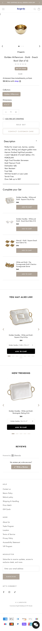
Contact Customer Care (21, 131)
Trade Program (8, 526)
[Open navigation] (3, 9)
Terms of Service (9, 534)
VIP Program (7, 546)
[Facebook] (4, 591)
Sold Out (21, 125)
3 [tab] (23, 46)
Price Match (7, 505)
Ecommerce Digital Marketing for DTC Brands (21, 606)
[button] (21, 64)
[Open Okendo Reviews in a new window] (12, 455)
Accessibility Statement (11, 542)
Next (39, 2)
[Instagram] (9, 591)
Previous (2, 2)
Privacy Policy (8, 538)
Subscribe (11, 577)
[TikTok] (15, 591)
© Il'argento (21, 602)
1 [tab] (18, 46)
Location (6, 530)
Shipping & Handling (11, 501)
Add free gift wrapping (14, 119)
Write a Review (23, 467)
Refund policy (8, 497)
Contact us (7, 489)
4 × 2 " (7, 104)
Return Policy (7, 493)
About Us (6, 522)
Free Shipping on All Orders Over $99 (21, 3)
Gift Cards (6, 509)
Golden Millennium (11, 94)
